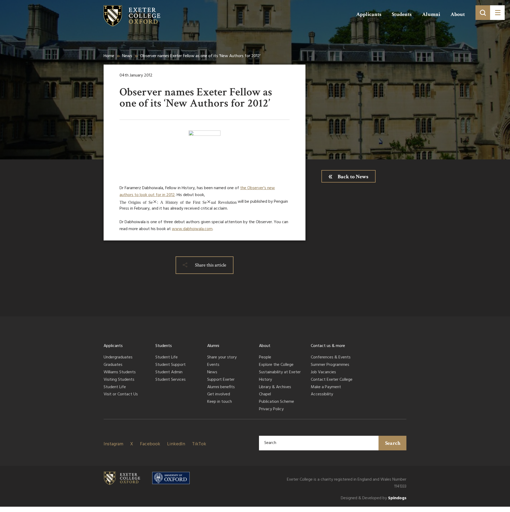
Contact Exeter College (331, 380)
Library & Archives (275, 387)
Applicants (368, 14)
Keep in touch (219, 402)
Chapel (265, 394)
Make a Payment (326, 387)
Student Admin (168, 372)
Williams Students (120, 372)
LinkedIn (176, 444)
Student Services (170, 380)
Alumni (431, 14)
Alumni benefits (221, 387)
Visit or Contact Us (121, 394)
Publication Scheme (276, 402)
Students (402, 14)
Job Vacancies (323, 372)
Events (213, 365)
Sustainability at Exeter (280, 372)
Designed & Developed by (373, 498)
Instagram (113, 444)
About (457, 14)
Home (109, 56)
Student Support (170, 365)
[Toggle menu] (497, 12)
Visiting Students (119, 380)
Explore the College (276, 365)
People (265, 357)
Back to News (353, 176)
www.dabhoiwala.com (192, 229)
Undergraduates (118, 357)
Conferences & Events (331, 357)
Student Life (115, 387)
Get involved (218, 394)
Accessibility (322, 394)
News (127, 56)
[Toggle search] (482, 12)
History (265, 380)
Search (393, 443)
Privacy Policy (271, 409)
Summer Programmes (330, 365)
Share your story (222, 357)
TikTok (199, 444)
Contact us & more (328, 345)
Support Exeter (221, 380)
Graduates (113, 365)
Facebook (150, 444)
